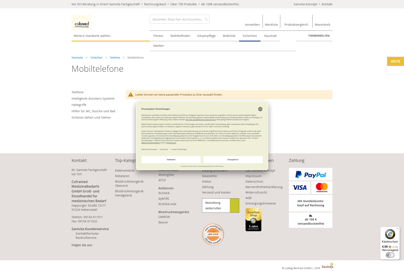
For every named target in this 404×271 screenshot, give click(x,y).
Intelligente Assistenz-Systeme (93, 98)
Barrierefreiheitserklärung (264, 187)
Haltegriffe (79, 105)
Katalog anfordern (215, 170)
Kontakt (327, 4)
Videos (206, 181)
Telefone (115, 57)
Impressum (254, 176)
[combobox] (179, 19)
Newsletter (209, 176)
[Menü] (397, 229)
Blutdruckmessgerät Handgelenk (129, 193)
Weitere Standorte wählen (92, 36)
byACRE (163, 198)
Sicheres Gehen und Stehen (91, 117)
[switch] (390, 255)
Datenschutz (254, 181)
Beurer (163, 222)
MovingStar (166, 175)
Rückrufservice (86, 238)
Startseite (78, 57)
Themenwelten (319, 35)
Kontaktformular (87, 233)
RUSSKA (164, 193)
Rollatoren (122, 176)
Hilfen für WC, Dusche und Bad (93, 111)
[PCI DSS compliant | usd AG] (213, 234)
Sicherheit (96, 57)
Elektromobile (124, 170)
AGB (248, 198)
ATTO (162, 180)
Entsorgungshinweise (261, 203)
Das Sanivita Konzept (260, 170)
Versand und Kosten (216, 192)
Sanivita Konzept (305, 4)
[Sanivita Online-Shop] (111, 23)
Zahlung (208, 187)
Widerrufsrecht (256, 192)
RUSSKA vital (167, 204)
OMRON (164, 217)
